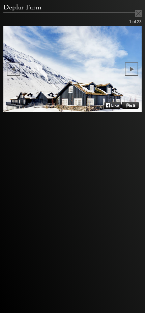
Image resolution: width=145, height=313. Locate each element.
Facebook (112, 105)
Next (131, 69)
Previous (13, 69)
